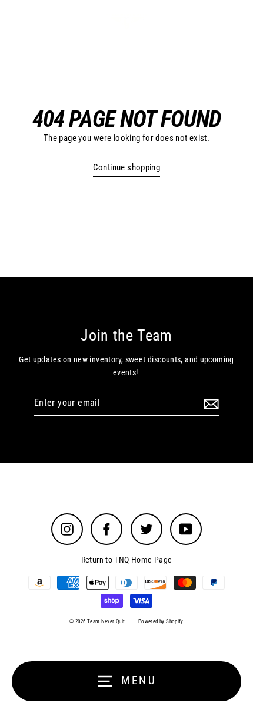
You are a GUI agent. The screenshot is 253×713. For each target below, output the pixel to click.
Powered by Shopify (161, 621)
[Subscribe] (209, 403)
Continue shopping (127, 167)
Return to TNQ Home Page (126, 559)
